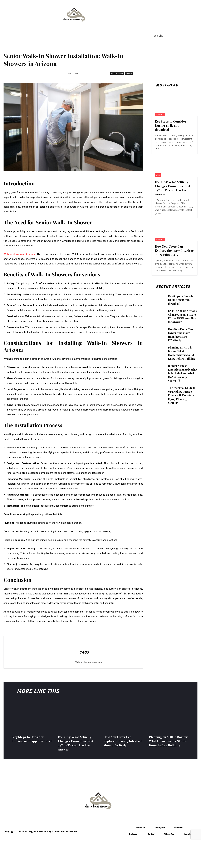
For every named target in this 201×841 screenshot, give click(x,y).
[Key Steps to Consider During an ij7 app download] (174, 104)
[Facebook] (131, 827)
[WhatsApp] (159, 834)
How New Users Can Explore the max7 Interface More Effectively (174, 250)
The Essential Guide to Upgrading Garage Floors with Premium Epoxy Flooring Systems (181, 395)
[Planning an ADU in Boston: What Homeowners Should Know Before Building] (158, 351)
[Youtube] (179, 834)
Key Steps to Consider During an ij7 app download (170, 125)
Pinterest (133, 834)
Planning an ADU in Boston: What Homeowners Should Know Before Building (181, 353)
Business (129, 73)
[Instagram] (150, 827)
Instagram (160, 827)
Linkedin (178, 827)
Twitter (151, 834)
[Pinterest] (124, 834)
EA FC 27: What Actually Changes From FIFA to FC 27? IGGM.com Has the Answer (173, 188)
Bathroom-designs (117, 73)
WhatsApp (169, 834)
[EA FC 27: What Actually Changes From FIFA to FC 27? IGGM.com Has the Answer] (174, 165)
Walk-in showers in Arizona (88, 662)
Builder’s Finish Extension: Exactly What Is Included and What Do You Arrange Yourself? (182, 373)
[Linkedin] (170, 827)
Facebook (140, 827)
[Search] (196, 35)
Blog (158, 175)
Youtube (188, 834)
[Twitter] (143, 834)
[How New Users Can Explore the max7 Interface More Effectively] (174, 229)
